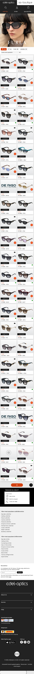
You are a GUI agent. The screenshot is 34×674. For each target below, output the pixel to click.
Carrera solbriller (5, 520)
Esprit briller (4, 556)
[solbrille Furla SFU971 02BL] (9, 416)
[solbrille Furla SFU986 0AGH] (9, 292)
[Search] (6, 7)
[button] (8, 2)
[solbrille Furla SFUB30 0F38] (25, 398)
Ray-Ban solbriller (6, 514)
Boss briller (4, 552)
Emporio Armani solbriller (8, 523)
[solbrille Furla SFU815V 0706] (25, 327)
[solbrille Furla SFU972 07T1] (9, 167)
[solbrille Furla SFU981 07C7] (25, 114)
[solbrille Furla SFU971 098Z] (25, 238)
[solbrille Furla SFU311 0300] (25, 434)
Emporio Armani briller (7, 547)
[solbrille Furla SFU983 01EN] (9, 256)
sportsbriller (27, 11)
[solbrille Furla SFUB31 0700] (25, 221)
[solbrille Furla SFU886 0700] (25, 203)
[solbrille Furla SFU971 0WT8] (9, 185)
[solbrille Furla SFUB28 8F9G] (25, 96)
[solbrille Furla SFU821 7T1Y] (9, 327)
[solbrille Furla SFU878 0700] (25, 381)
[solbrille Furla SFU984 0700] (9, 274)
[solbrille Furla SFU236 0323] (25, 452)
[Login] (17, 7)
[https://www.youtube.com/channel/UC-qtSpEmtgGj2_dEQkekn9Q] (28, 642)
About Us (4, 595)
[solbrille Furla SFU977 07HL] (9, 149)
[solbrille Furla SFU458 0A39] (25, 469)
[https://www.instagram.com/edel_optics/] (25, 642)
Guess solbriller (5, 527)
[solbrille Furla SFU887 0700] (25, 132)
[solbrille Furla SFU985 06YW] (9, 238)
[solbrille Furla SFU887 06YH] (25, 309)
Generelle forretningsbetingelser (11, 664)
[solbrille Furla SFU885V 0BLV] (25, 149)
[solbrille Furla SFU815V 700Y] (9, 363)
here (10, 576)
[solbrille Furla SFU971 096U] (9, 96)
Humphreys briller (6, 543)
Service (3, 602)
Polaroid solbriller (6, 521)
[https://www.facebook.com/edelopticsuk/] (21, 642)
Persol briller (4, 548)
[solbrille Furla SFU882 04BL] (9, 203)
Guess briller (4, 550)
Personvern (24, 664)
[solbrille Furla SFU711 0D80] (9, 78)
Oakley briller (5, 541)
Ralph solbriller (5, 529)
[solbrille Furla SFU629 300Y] (9, 452)
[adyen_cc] (2, 620)
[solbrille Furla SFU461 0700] (9, 434)
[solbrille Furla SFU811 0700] (9, 221)
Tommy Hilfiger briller (7, 554)
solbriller (5, 11)
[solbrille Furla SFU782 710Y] (9, 132)
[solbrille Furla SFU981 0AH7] (25, 292)
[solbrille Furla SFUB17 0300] (25, 345)
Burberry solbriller (6, 531)
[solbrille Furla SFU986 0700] (9, 309)
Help (2, 609)
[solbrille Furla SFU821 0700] (9, 114)
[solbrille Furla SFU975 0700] (25, 61)
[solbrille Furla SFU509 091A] (9, 469)
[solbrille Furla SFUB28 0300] (25, 78)
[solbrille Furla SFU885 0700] (25, 256)
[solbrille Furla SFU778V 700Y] (9, 345)
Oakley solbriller (5, 516)
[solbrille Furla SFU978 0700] (25, 416)
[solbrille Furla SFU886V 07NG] (25, 363)
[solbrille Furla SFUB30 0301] (9, 61)
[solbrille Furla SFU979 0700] (9, 381)
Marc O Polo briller (6, 545)
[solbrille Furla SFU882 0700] (25, 167)
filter (5, 49)
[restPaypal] (11, 620)
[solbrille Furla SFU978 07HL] (25, 274)
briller (16, 11)
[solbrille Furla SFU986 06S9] (9, 398)
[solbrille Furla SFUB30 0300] (25, 185)
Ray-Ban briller (5, 539)
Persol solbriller (5, 518)
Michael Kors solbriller (7, 525)
